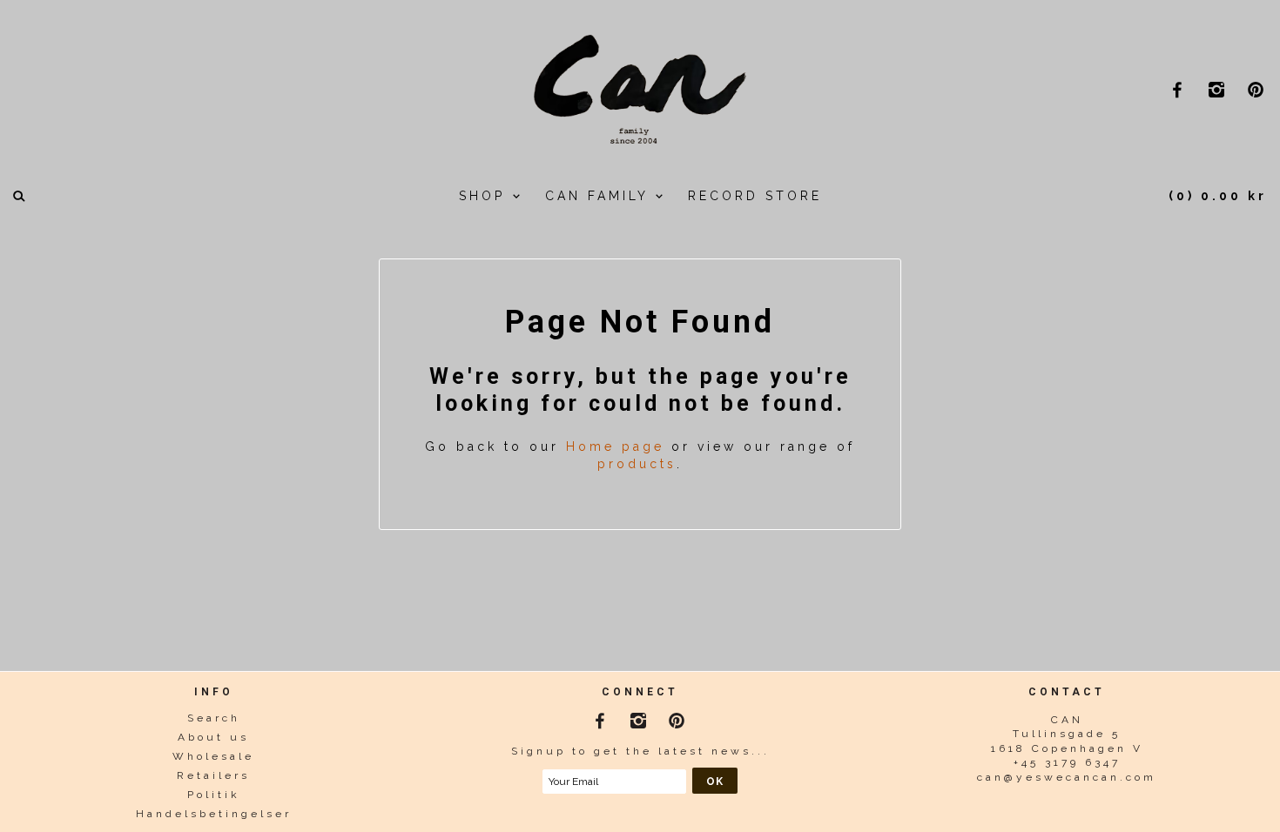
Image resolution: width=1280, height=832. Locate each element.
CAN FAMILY (600, 196)
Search (213, 718)
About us (213, 737)
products (637, 464)
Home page (615, 446)
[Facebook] (602, 717)
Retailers (213, 775)
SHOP (485, 196)
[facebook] (1179, 89)
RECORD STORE (755, 196)
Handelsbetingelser (214, 814)
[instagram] (1219, 89)
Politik (213, 794)
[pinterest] (1258, 89)
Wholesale (213, 756)
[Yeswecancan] (640, 87)
